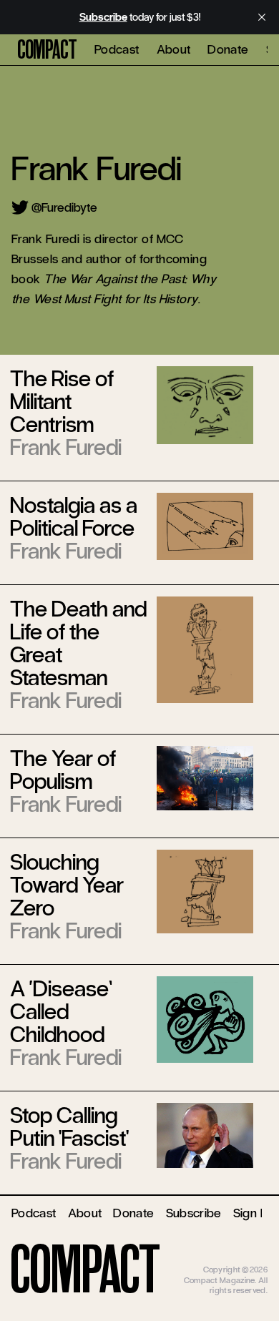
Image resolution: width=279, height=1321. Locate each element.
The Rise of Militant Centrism (62, 401)
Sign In (251, 1213)
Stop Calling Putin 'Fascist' (69, 1126)
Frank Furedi (66, 447)
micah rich (249, 1259)
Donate (227, 49)
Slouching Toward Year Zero (67, 885)
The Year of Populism (63, 770)
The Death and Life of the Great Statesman (78, 643)
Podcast (117, 49)
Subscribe (194, 1213)
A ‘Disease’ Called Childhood (61, 1012)
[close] (261, 17)
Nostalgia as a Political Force (73, 516)
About (174, 49)
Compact (47, 50)
